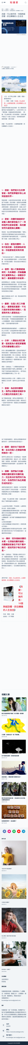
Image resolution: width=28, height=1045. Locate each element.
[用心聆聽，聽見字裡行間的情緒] (14, 920)
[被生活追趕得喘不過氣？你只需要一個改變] (14, 704)
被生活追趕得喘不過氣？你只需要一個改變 (12, 713)
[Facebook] (4, 831)
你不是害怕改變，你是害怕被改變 (10, 755)
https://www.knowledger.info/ (15, 1032)
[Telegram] (23, 831)
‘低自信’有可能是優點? (7, 868)
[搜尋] (25, 2)
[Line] (14, 831)
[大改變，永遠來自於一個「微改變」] (14, 725)
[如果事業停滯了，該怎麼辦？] (14, 812)
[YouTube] (19, 831)
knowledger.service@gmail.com (15, 1037)
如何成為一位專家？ (6, 969)
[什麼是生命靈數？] (14, 886)
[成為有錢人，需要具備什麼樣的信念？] (14, 768)
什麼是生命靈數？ (6, 902)
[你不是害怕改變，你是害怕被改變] (14, 747)
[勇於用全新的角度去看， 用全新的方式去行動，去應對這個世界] (14, 789)
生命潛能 (12, 68)
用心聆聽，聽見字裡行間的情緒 (9, 935)
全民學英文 (5, 979)
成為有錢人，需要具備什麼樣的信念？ (11, 777)
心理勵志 (3, 68)
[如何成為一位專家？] (14, 953)
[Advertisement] (14, 50)
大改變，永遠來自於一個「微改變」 (11, 734)
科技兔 (4, 981)
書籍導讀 (8, 68)
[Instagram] (9, 831)
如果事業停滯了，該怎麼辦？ (9, 821)
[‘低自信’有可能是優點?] (14, 853)
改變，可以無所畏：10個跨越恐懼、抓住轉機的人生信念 (15, 103)
